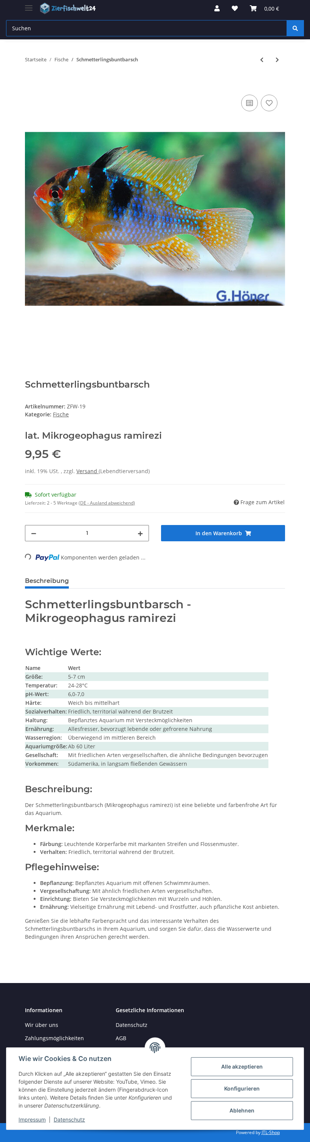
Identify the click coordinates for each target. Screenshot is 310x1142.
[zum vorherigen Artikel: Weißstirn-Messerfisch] (262, 59)
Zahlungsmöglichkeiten (54, 1038)
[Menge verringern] (33, 533)
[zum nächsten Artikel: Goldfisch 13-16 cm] (277, 59)
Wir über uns (41, 1024)
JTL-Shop (271, 1132)
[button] (217, 8)
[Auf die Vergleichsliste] (249, 103)
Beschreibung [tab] (47, 580)
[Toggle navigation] (29, 4)
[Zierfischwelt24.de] (69, 8)
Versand (87, 471)
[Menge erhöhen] (140, 533)
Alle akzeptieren (242, 1066)
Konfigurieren (242, 1088)
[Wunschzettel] (235, 8)
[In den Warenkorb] (31, 84)
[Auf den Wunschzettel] (269, 103)
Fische (61, 414)
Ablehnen (241, 1110)
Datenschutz (131, 1024)
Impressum (32, 1119)
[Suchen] (295, 28)
